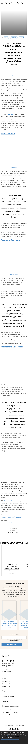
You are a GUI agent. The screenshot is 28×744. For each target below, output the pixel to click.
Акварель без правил (11, 240)
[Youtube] (10, 729)
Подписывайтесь (9, 501)
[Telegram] (18, 729)
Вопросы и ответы (6, 681)
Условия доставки (6, 686)
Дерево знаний (6, 684)
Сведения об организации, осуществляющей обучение (9, 709)
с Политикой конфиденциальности (10, 736)
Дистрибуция (5, 699)
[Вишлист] (21, 3)
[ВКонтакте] (13, 729)
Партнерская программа (8, 696)
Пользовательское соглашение (10, 712)
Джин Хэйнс (10, 114)
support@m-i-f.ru (7, 670)
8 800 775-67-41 (8, 661)
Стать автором (5, 694)
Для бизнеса (5, 701)
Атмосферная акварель (13, 347)
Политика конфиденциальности (10, 714)
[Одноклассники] (15, 729)
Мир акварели (8, 133)
